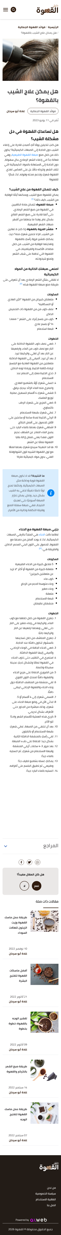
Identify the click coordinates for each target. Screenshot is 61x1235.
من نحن (51, 1188)
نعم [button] (36, 885)
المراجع (50, 845)
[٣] (40, 548)
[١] (33, 199)
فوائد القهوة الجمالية (43, 111)
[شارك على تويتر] (29, 862)
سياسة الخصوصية (45, 1193)
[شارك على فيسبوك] (21, 862)
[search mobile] (13, 9)
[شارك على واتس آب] (37, 862)
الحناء (42, 534)
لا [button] (24, 885)
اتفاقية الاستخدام (46, 1199)
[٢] (21, 284)
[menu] (5, 9)
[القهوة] (47, 9)
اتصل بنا (51, 1205)
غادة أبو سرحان (18, 953)
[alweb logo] (38, 1220)
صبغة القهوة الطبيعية (25, 154)
